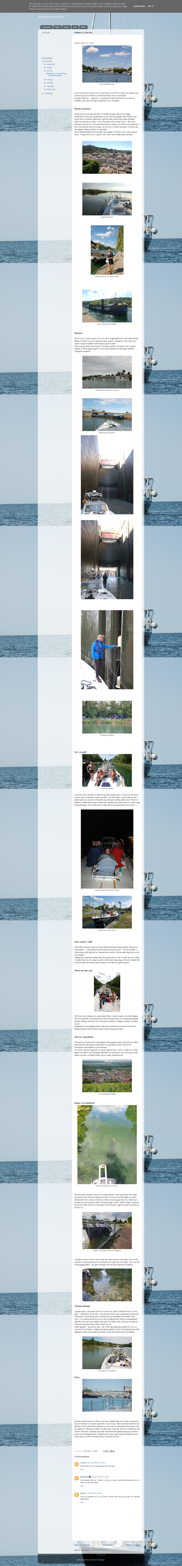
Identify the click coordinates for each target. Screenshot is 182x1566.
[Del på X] (109, 1451)
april (49, 83)
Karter (66, 27)
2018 (47, 93)
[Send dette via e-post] (104, 1451)
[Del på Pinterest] (113, 1451)
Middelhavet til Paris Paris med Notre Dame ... (56, 74)
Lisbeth (83, 1463)
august (50, 64)
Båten (83, 27)
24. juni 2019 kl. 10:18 (96, 1463)
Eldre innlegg (133, 1545)
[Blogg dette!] (106, 1451)
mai (48, 80)
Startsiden (47, 27)
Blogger (102, 1560)
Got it (151, 6)
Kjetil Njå (84, 1477)
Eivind (83, 1493)
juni (48, 71)
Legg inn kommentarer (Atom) (96, 1550)
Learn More (139, 6)
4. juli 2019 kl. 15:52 (94, 1493)
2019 (47, 61)
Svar (82, 1469)
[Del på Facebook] (111, 1451)
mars (49, 86)
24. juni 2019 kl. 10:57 (100, 1477)
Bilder (57, 27)
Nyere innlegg (81, 1545)
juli (48, 67)
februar (50, 89)
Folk (75, 27)
